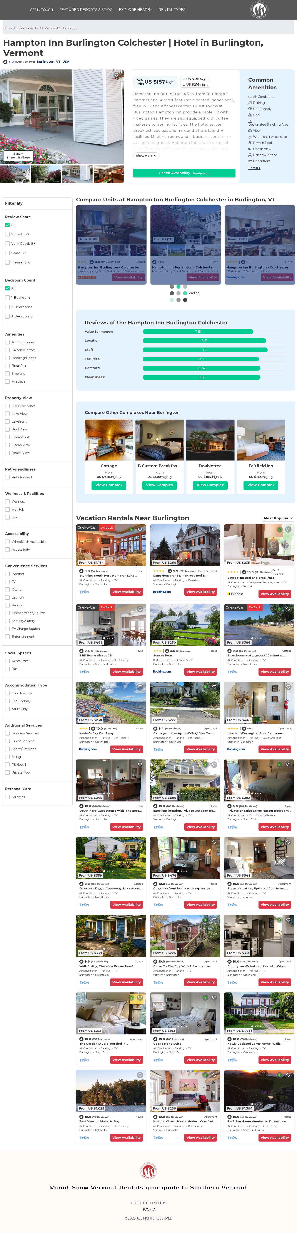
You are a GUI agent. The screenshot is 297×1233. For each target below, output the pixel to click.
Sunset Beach (163, 655)
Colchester (101, 1130)
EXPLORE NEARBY (135, 10)
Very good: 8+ (23, 244)
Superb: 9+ (20, 234)
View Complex (108, 485)
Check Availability (176, 173)
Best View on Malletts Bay (99, 1121)
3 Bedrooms (21, 316)
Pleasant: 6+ (21, 262)
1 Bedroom (20, 298)
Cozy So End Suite (167, 1043)
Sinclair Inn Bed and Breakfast (250, 577)
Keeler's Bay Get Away (96, 733)
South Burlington (105, 664)
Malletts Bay (250, 664)
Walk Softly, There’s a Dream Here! (106, 966)
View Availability (126, 592)
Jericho (247, 586)
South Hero (101, 584)
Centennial (249, 1052)
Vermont (51, 28)
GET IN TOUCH (41, 10)
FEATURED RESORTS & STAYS (85, 10)
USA (38, 28)
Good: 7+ (19, 253)
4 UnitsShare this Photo (18, 155)
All (13, 225)
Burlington (70, 28)
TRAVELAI (148, 1209)
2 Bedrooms (21, 307)
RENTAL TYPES (172, 10)
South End (175, 741)
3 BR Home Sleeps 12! (95, 655)
